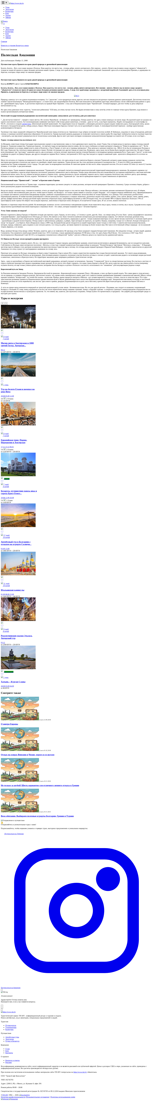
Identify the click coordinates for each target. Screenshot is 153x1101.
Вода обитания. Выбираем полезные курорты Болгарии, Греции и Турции (37, 816)
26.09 (12, 498)
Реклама (8, 1062)
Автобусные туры (12, 1037)
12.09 (12, 396)
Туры (7, 7)
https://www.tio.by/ (80, 1072)
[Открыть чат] (2, 1007)
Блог (7, 13)
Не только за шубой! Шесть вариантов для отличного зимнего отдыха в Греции (40, 785)
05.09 (7, 396)
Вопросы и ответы (12, 1060)
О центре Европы (9, 724)
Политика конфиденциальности (13, 1097)
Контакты (9, 1053)
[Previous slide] (2, 303)
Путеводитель (10, 1025)
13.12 (7, 447)
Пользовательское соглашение (37, 1097)
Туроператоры (10, 1027)
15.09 (12, 594)
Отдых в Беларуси (12, 1041)
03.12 (3, 643)
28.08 (3, 686)
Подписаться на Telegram (14, 834)
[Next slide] (6, 303)
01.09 (3, 594)
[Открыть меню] (5, 3)
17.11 (3, 447)
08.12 (3, 350)
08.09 (7, 594)
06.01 (12, 447)
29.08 (3, 396)
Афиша (8, 17)
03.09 (3, 549)
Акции (8, 15)
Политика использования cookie (63, 1097)
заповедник (26, 124)
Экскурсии (9, 9)
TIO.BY (5, 1095)
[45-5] (76, 96)
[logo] (16, 3)
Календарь (9, 11)
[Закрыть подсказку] (2, 990)
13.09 (7, 549)
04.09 (12, 686)
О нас (7, 1049)
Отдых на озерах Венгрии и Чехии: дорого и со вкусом (27, 754)
